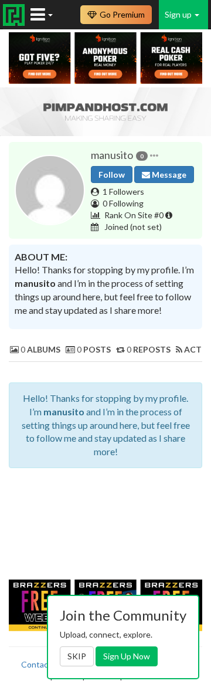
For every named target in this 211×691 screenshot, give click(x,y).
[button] (154, 155)
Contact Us (42, 664)
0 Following (123, 203)
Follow (111, 174)
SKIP (76, 656)
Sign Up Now (126, 656)
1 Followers (123, 192)
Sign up (179, 14)
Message (168, 174)
